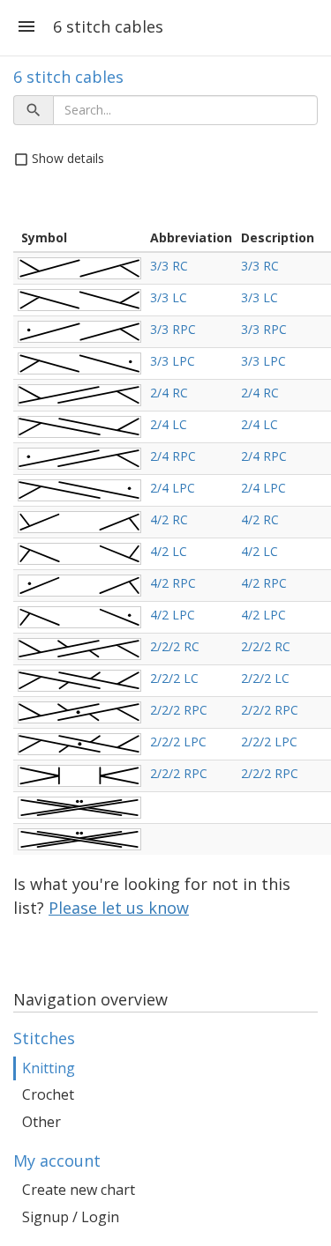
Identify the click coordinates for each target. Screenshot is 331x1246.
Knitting (48, 1068)
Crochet (48, 1094)
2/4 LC (168, 424)
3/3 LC (168, 297)
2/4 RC (169, 392)
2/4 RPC (173, 456)
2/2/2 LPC (178, 741)
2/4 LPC (172, 487)
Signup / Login (70, 1217)
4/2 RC (169, 519)
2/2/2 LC (174, 678)
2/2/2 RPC (178, 709)
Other (41, 1121)
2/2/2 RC (174, 646)
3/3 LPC (172, 360)
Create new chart (78, 1189)
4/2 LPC (172, 614)
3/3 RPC (173, 329)
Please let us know (119, 907)
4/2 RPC (173, 583)
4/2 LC (168, 551)
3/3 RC (169, 265)
